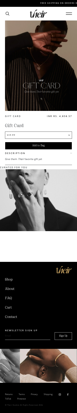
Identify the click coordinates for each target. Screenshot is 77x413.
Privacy (34, 394)
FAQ (8, 298)
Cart (8, 307)
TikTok (8, 399)
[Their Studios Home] (38, 14)
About (10, 289)
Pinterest (21, 399)
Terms (22, 394)
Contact (11, 317)
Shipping (48, 394)
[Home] (64, 269)
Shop (9, 279)
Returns (9, 394)
